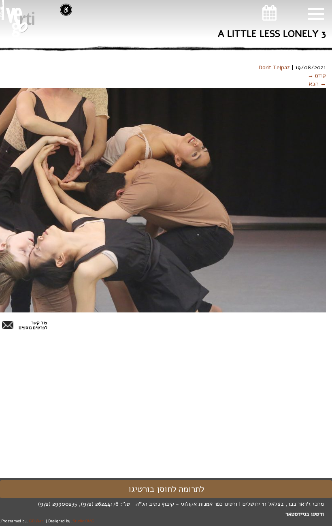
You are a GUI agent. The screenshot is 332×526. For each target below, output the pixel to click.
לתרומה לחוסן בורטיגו (166, 489)
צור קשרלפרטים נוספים (33, 325)
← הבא (317, 84)
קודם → (317, 75)
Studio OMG (83, 521)
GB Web (36, 521)
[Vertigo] (20, 22)
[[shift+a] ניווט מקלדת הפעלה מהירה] (66, 10)
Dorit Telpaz (274, 67)
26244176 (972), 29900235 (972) (78, 504)
